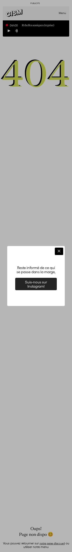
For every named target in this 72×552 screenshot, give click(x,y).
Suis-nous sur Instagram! (36, 284)
